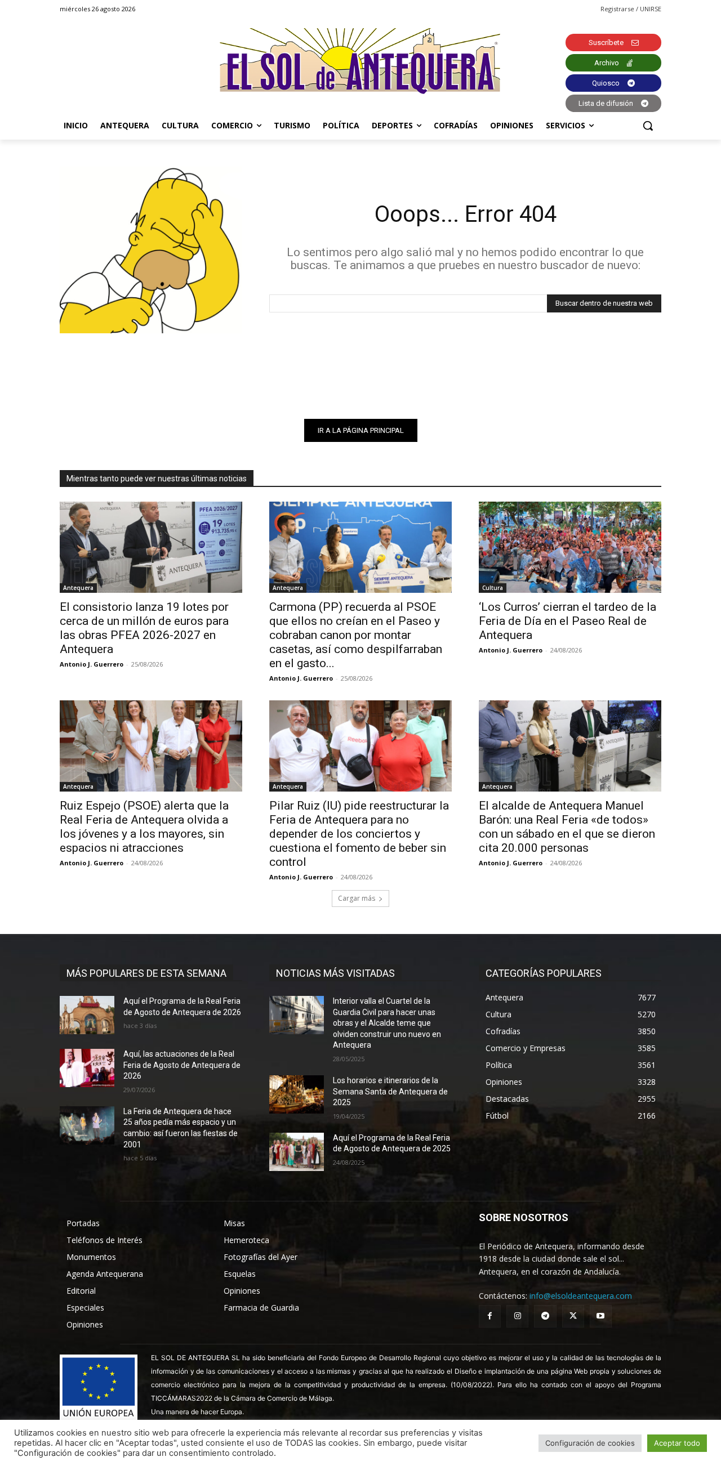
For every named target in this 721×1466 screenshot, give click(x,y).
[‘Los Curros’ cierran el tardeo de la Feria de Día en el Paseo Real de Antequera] (570, 547)
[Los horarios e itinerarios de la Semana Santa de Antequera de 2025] (296, 1094)
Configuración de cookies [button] (590, 1442)
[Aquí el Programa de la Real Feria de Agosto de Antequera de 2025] (296, 1152)
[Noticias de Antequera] (360, 61)
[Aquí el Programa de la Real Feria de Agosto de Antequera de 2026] (87, 1015)
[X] (573, 1316)
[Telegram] (545, 1316)
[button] (647, 125)
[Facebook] (490, 1316)
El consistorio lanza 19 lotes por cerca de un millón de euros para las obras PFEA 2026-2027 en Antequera (144, 628)
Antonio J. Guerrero (91, 664)
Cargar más (356, 898)
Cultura (492, 588)
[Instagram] (517, 1316)
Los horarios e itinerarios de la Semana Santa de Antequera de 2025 (390, 1091)
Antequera (78, 588)
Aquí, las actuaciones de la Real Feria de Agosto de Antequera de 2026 (182, 1064)
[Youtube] (601, 1316)
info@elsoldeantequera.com (580, 1295)
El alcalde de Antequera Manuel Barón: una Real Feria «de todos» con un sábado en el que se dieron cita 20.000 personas (567, 827)
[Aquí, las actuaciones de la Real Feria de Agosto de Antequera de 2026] (87, 1068)
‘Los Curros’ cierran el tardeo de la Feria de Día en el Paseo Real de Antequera (567, 621)
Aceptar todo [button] (677, 1442)
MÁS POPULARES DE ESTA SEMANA (146, 973)
